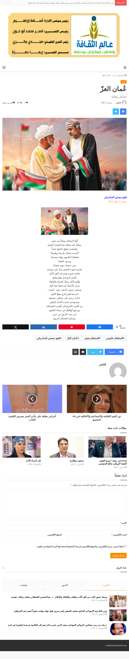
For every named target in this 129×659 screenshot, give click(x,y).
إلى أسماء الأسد (33, 460)
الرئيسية (121, 75)
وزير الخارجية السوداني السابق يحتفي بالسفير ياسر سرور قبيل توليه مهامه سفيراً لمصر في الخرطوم (70, 3)
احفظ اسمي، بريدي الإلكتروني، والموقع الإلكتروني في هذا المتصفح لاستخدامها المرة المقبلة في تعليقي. (80, 546)
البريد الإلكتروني (119, 534)
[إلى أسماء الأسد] (21, 447)
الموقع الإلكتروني (54, 534)
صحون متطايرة (77, 460)
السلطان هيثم (92, 338)
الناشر (118, 103)
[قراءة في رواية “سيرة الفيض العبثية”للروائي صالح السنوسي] (107, 447)
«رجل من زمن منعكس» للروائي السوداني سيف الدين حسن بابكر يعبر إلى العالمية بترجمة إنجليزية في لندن (57, 625)
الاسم (123, 523)
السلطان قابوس (114, 338)
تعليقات (23, 585)
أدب (113, 75)
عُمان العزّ (72, 338)
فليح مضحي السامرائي (48, 338)
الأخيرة (106, 585)
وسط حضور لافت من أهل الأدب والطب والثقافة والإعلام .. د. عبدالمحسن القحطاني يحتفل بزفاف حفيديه (59, 597)
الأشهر (65, 585)
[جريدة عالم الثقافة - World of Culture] (64, 35)
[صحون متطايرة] (64, 447)
